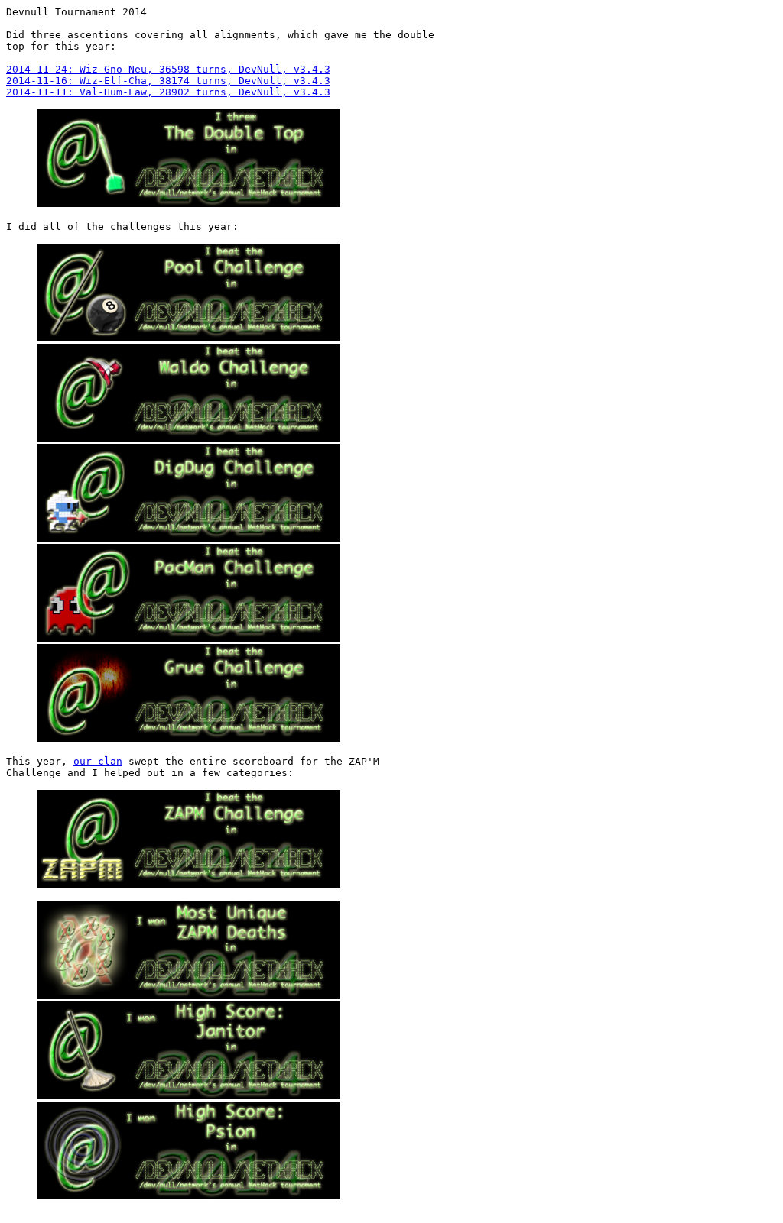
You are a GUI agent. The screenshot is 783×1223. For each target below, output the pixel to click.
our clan (97, 761)
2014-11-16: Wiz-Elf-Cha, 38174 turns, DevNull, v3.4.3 (168, 80)
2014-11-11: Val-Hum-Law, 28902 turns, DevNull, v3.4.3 (168, 92)
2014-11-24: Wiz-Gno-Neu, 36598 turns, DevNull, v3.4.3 (168, 69)
